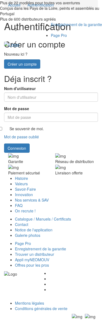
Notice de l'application (33, 229)
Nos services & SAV (32, 200)
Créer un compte (22, 64)
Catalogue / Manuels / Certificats (43, 219)
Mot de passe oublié (21, 136)
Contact (21, 224)
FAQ (19, 205)
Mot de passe (16, 108)
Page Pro (59, 35)
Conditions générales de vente (41, 308)
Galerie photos (27, 235)
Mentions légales (29, 303)
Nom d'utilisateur (20, 88)
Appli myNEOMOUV (32, 259)
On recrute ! (25, 210)
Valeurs (21, 183)
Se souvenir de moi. (27, 128)
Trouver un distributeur (34, 254)
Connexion (17, 148)
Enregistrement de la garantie (76, 24)
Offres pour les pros (32, 265)
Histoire (21, 178)
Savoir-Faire (25, 189)
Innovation (24, 194)
